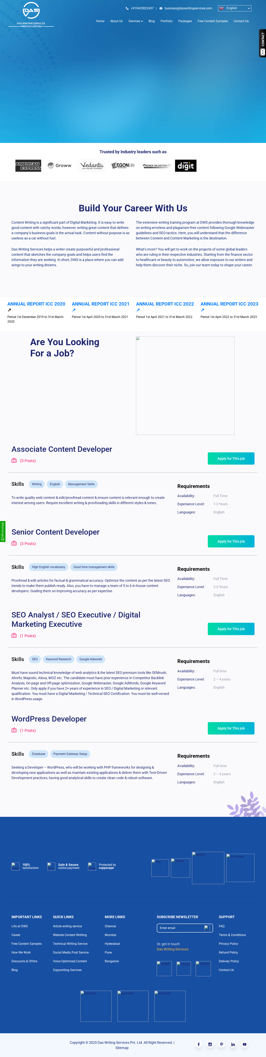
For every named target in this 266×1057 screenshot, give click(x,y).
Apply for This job (231, 458)
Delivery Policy (229, 961)
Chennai (110, 926)
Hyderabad (112, 944)
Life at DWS (19, 926)
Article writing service (67, 926)
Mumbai (110, 935)
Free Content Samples (213, 21)
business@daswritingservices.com (188, 8)
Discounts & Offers (24, 961)
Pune (108, 952)
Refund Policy (228, 952)
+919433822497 (142, 8)
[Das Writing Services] (31, 14)
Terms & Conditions (232, 935)
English (231, 8)
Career (15, 935)
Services (134, 21)
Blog (152, 21)
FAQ (222, 926)
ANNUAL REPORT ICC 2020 (36, 304)
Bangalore (112, 961)
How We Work (21, 952)
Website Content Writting (70, 935)
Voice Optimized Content (70, 961)
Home (100, 21)
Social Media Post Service (71, 952)
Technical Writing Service (70, 944)
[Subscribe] (207, 928)
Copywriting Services (67, 970)
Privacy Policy (228, 944)
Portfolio (167, 21)
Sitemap (122, 1048)
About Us (116, 21)
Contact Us (241, 21)
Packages (185, 21)
